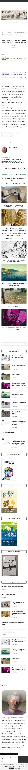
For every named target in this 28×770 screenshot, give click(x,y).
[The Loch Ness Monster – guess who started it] (14, 272)
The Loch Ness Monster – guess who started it (18, 393)
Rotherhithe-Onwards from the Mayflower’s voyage (12, 623)
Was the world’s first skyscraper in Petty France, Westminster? (19, 613)
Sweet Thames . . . (14, 306)
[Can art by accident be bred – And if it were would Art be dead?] (5, 423)
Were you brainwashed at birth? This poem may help (19, 384)
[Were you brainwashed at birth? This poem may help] (14, 317)
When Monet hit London (14, 238)
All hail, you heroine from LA (14, 183)
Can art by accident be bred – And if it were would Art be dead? (19, 423)
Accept (11, 768)
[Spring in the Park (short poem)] (5, 414)
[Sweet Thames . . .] (14, 296)
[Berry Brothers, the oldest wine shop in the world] (14, 249)
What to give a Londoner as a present (19, 403)
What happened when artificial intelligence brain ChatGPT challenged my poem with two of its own (18, 442)
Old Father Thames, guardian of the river (12, 586)
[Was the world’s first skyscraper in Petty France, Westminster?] (14, 217)
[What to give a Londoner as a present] (5, 405)
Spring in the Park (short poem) (18, 412)
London (9, 32)
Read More (17, 768)
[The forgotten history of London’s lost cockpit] (14, 194)
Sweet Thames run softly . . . (19, 366)
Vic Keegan (14, 45)
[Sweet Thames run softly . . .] (5, 367)
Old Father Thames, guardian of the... (8, 757)
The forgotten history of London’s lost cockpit (18, 603)
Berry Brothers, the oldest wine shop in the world (19, 356)
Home (2, 32)
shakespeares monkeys (7, 135)
